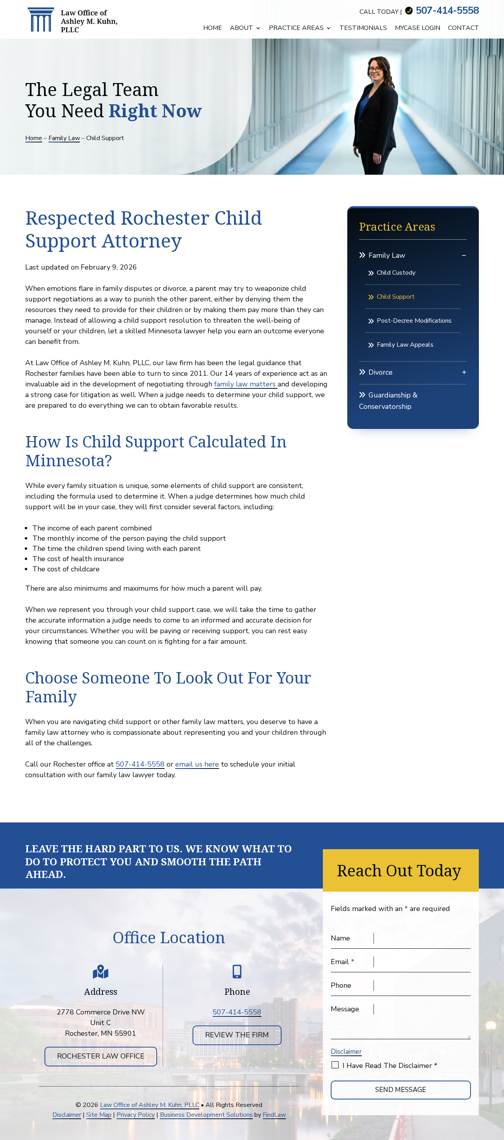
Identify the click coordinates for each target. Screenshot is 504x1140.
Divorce (381, 372)
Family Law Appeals (405, 344)
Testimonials (363, 28)
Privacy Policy (136, 1114)
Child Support (396, 296)
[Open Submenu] (464, 255)
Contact (463, 28)
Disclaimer (346, 1051)
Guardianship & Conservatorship (388, 400)
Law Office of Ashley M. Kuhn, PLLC (149, 1105)
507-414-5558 (447, 10)
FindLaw (274, 1114)
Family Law (387, 255)
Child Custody (396, 272)
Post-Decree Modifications (414, 320)
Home (212, 28)
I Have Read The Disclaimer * (390, 1065)
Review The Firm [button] (237, 1035)
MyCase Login (417, 28)
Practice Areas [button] (296, 28)
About (241, 28)
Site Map (98, 1114)
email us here (197, 764)
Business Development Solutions (206, 1114)
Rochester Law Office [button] (101, 1056)
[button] (495, 1132)
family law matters (246, 384)
